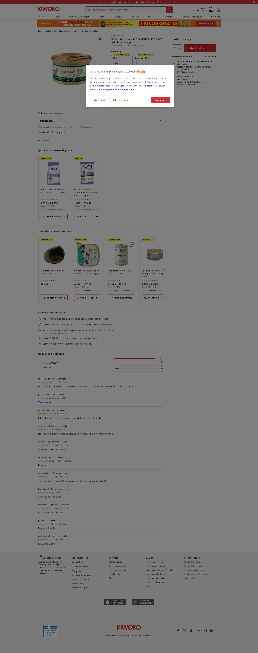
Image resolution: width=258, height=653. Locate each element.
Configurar (99, 100)
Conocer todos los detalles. (141, 85)
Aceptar (160, 100)
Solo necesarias (121, 100)
